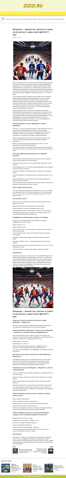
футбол (13, 13)
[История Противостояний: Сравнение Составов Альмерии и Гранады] (27, 468)
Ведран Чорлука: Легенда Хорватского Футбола (59, 467)
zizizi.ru (33, 6)
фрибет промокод (32, 106)
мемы (8, 13)
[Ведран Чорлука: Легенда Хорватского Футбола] (48, 468)
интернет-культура (21, 13)
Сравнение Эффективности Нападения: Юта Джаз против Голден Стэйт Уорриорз (16, 467)
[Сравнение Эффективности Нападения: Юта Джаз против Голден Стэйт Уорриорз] (5, 468)
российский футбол (33, 13)
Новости (3, 13)
